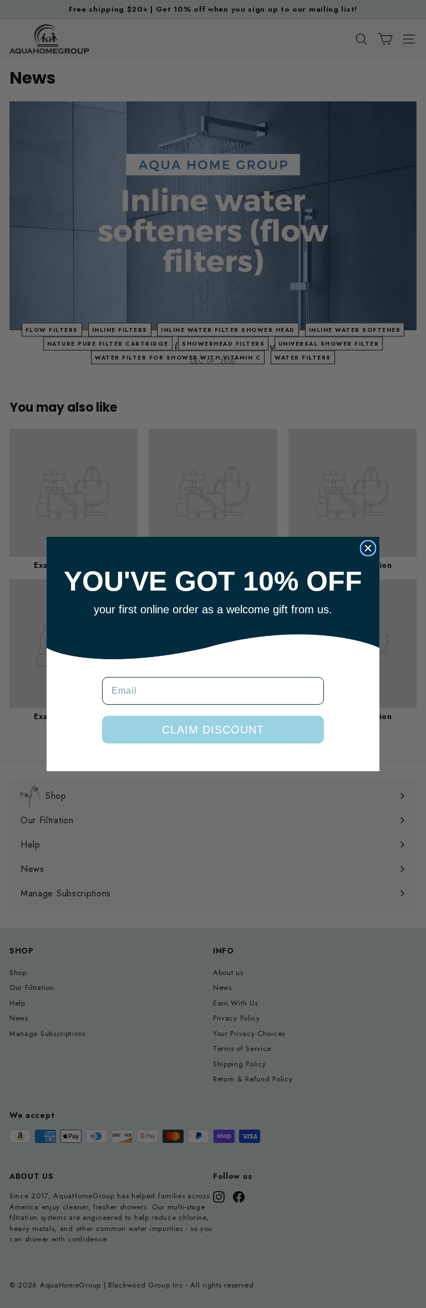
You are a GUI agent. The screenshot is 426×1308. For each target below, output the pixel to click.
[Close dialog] (368, 548)
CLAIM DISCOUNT (213, 730)
